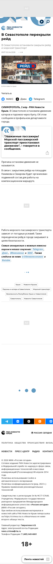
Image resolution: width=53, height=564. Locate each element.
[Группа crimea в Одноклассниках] (39, 421)
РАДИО (36, 451)
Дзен (5, 253)
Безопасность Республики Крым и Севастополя (26, 294)
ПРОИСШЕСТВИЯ (35, 443)
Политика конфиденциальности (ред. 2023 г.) (23, 484)
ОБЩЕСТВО (20, 443)
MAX (30, 253)
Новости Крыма (30, 285)
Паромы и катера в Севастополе (16, 289)
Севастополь (15, 299)
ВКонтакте (17, 253)
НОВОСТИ (6, 451)
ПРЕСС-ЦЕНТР (22, 451)
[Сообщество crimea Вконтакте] (17, 421)
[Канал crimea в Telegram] (6, 421)
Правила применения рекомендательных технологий (22, 489)
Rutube (6, 260)
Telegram (37, 249)
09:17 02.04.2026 (8, 52)
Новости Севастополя (33, 299)
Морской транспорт (41, 289)
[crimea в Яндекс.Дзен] (28, 421)
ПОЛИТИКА (7, 443)
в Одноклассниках (32, 257)
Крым (18, 285)
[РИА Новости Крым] (11, 28)
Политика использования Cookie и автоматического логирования (18, 480)
